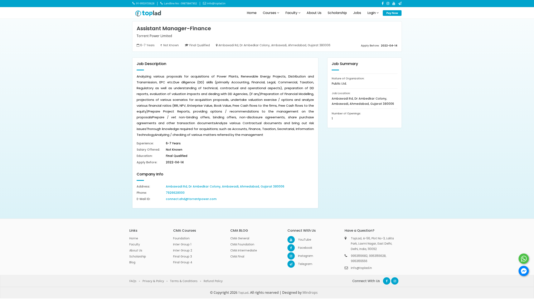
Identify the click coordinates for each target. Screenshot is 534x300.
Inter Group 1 (182, 244)
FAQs (132, 281)
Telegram (301, 264)
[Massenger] (524, 271)
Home (252, 12)
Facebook (301, 248)
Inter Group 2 (182, 250)
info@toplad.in (216, 3)
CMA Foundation (242, 244)
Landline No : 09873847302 (180, 3)
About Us (314, 12)
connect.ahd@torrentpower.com (191, 199)
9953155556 (359, 261)
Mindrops (310, 292)
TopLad (243, 293)
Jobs (357, 12)
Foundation (181, 238)
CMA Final (237, 256)
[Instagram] (388, 3)
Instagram (301, 256)
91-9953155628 (144, 3)
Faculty (291, 12)
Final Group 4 (182, 262)
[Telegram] (400, 3)
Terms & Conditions (184, 281)
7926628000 (175, 193)
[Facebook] (383, 3)
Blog (132, 262)
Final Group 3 (182, 256)
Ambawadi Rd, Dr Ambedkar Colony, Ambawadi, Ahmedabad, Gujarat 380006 (225, 186)
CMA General (239, 238)
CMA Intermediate (243, 250)
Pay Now (392, 13)
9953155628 (377, 256)
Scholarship (337, 12)
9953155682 (359, 256)
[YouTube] (393, 3)
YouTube (301, 240)
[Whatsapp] (524, 259)
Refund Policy (213, 281)
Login (372, 12)
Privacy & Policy (153, 281)
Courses (270, 12)
